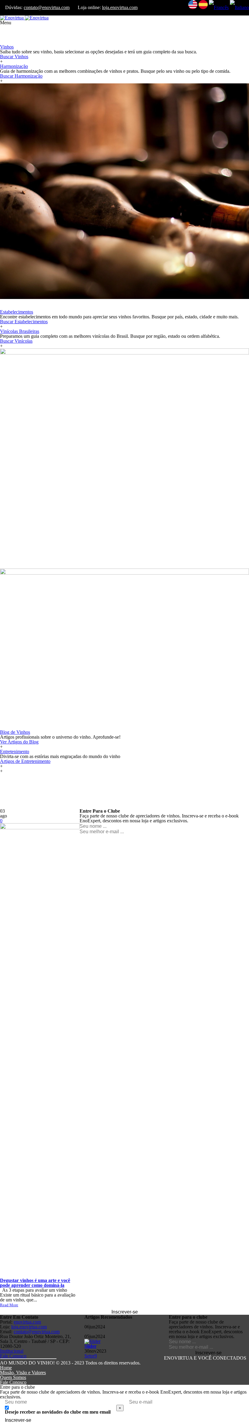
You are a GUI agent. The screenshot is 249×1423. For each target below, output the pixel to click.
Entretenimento (14, 751)
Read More (9, 1305)
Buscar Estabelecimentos (24, 321)
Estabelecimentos (16, 311)
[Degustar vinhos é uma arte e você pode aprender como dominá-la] (40, 827)
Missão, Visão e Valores (23, 1372)
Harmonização (14, 66)
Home (6, 1367)
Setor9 (90, 1355)
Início (5, 27)
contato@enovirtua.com (47, 7)
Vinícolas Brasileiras (19, 331)
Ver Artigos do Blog (19, 741)
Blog (4, 566)
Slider (90, 1346)
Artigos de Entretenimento (25, 761)
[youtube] (28, 1358)
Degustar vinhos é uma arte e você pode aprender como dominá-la (35, 1283)
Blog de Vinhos (15, 732)
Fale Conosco (13, 1355)
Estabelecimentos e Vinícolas (28, 307)
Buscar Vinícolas (16, 341)
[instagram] (50, 1358)
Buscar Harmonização (21, 76)
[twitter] (17, 1358)
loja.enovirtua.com (120, 7)
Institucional (11, 1351)
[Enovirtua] (24, 17)
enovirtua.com (27, 1321)
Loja (4, 32)
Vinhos (7, 46)
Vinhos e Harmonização (23, 42)
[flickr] (39, 1358)
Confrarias (10, 37)
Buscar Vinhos (14, 56)
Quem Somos (13, 1377)
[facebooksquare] (6, 1358)
